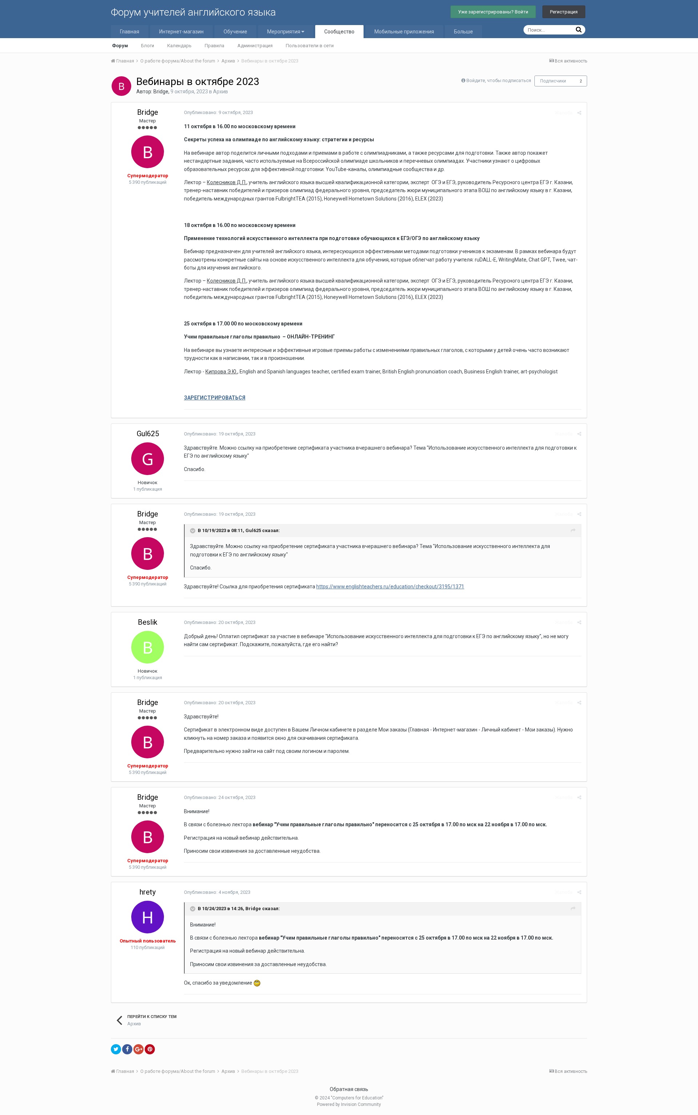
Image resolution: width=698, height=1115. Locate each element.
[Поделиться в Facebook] (127, 1049)
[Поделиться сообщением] (579, 112)
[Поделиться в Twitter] (116, 1049)
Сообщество (339, 32)
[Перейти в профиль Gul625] (147, 458)
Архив (220, 91)
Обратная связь (349, 1089)
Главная (129, 32)
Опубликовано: (218, 112)
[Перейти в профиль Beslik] (147, 647)
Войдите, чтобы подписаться (498, 80)
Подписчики (553, 81)
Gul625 (148, 433)
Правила (214, 45)
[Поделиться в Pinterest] (150, 1049)
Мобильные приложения (404, 32)
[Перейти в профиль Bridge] (121, 86)
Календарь (179, 45)
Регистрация (564, 12)
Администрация (255, 45)
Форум (120, 45)
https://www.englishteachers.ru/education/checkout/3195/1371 (390, 586)
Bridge (160, 91)
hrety (148, 892)
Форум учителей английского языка (193, 12)
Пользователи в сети (310, 45)
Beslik (147, 622)
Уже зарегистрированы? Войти (493, 12)
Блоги (147, 45)
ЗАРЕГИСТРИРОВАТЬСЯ (214, 398)
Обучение (235, 32)
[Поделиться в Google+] (138, 1049)
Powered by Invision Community (349, 1104)
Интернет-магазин (181, 32)
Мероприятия (284, 32)
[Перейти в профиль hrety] (147, 917)
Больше (463, 32)
